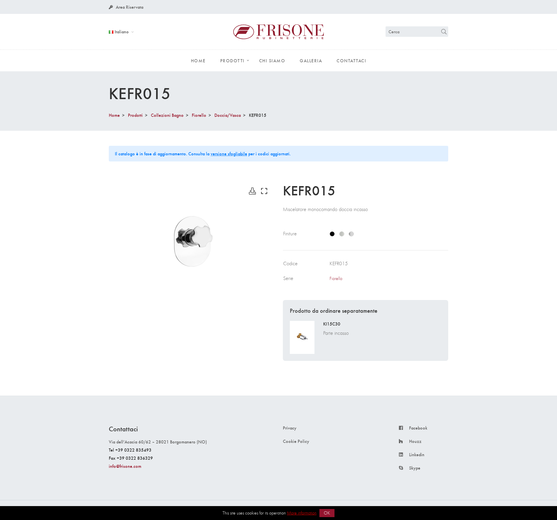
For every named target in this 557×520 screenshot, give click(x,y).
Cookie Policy (296, 441)
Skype (414, 468)
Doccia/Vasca (227, 115)
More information (302, 513)
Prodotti (135, 115)
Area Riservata (129, 7)
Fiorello (199, 115)
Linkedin (416, 454)
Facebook (418, 428)
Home (114, 115)
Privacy (289, 428)
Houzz (415, 441)
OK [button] (327, 513)
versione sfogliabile (229, 153)
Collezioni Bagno (167, 115)
